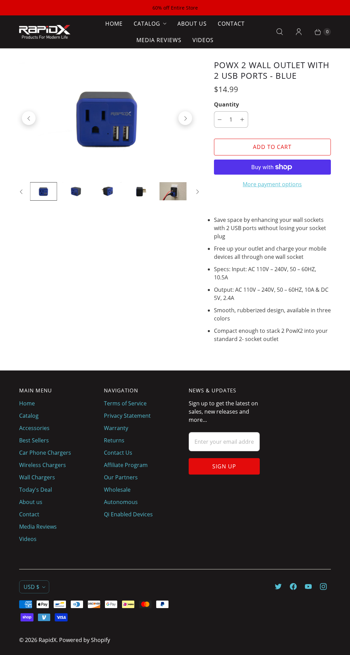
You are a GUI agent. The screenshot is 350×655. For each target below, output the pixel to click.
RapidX (47, 640)
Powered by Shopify (84, 640)
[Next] (185, 118)
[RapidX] (44, 32)
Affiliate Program (126, 465)
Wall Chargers (37, 477)
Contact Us (118, 452)
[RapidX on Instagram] (323, 586)
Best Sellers (34, 440)
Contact (231, 23)
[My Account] (298, 32)
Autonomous (121, 502)
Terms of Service (125, 403)
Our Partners (121, 477)
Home (114, 23)
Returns (114, 440)
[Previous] (29, 118)
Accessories (34, 428)
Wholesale (117, 489)
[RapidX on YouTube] (308, 586)
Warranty (116, 428)
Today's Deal (35, 489)
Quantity (226, 104)
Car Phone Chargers (45, 452)
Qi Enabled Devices (128, 514)
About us (192, 23)
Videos (203, 40)
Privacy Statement (127, 415)
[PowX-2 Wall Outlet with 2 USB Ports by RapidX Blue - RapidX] (107, 118)
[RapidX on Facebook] (293, 586)
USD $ (31, 587)
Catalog (147, 23)
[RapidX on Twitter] (278, 586)
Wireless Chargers (42, 465)
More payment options (272, 184)
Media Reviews (158, 40)
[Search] (279, 32)
